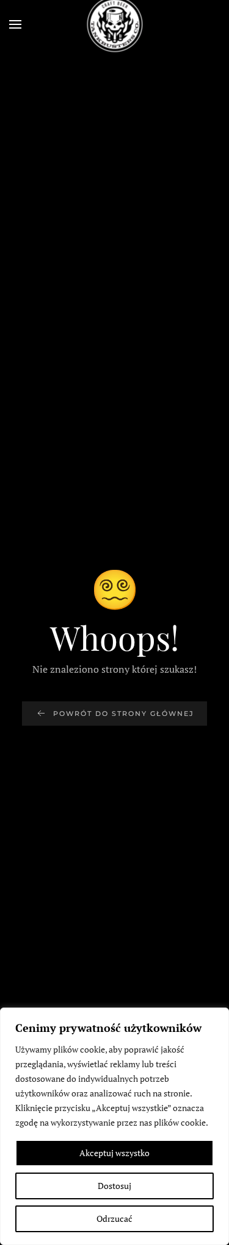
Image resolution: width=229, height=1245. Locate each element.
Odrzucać (114, 1218)
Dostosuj (114, 1185)
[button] (15, 24)
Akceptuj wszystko (114, 1153)
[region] (114, 1126)
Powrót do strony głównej (123, 713)
